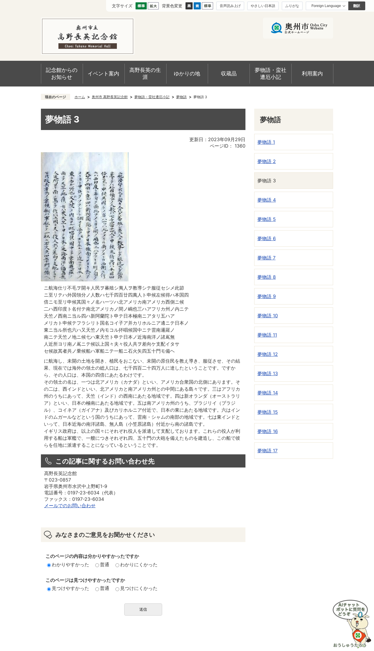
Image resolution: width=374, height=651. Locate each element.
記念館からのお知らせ (61, 73)
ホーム (80, 97)
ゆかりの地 (187, 73)
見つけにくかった (138, 588)
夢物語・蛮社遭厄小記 (270, 73)
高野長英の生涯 (145, 73)
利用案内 (312, 73)
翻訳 (356, 6)
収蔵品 (229, 73)
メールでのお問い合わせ (70, 505)
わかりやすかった (70, 564)
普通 (104, 564)
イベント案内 (103, 73)
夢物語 (181, 97)
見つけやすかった (70, 588)
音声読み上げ (230, 6)
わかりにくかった (138, 564)
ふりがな (292, 6)
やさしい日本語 (263, 6)
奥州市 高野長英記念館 (110, 97)
